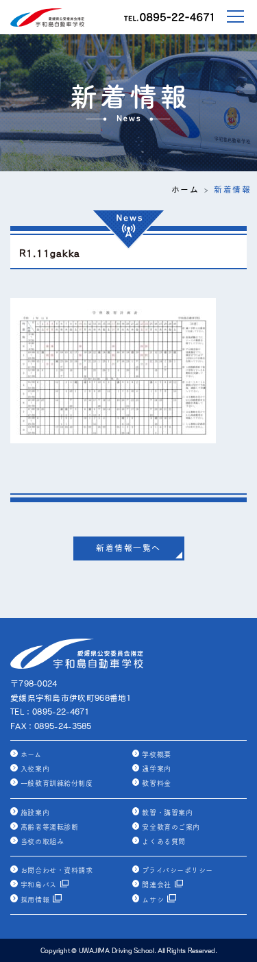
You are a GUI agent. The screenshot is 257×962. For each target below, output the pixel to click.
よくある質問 (163, 841)
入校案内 (35, 768)
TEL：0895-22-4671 (50, 711)
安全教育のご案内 (170, 827)
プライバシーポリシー (177, 870)
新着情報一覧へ (128, 548)
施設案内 (35, 812)
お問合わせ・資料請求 (57, 870)
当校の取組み (42, 841)
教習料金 (156, 783)
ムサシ (153, 899)
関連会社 (156, 884)
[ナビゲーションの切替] (226, 16)
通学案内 (156, 768)
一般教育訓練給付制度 (57, 783)
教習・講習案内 (167, 812)
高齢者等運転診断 (49, 827)
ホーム (185, 189)
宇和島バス (39, 884)
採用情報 (35, 899)
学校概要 (156, 754)
